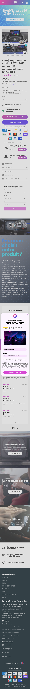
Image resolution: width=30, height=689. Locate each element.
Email (4, 347)
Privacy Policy (22, 367)
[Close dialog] (27, 315)
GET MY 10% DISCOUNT (15, 372)
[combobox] (5, 356)
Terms (3, 369)
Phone (5, 353)
